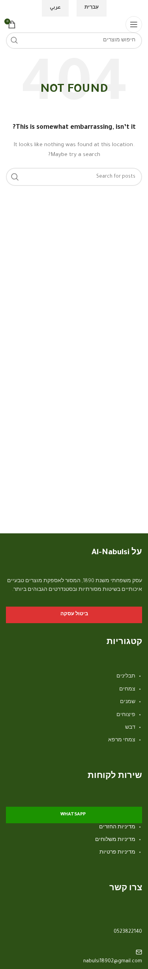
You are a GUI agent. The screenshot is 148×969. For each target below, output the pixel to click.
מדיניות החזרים (117, 827)
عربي (55, 8)
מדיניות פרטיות (117, 853)
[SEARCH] (14, 40)
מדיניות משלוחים (115, 840)
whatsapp (73, 814)
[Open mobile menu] (134, 24)
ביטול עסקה (74, 614)
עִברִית (91, 8)
